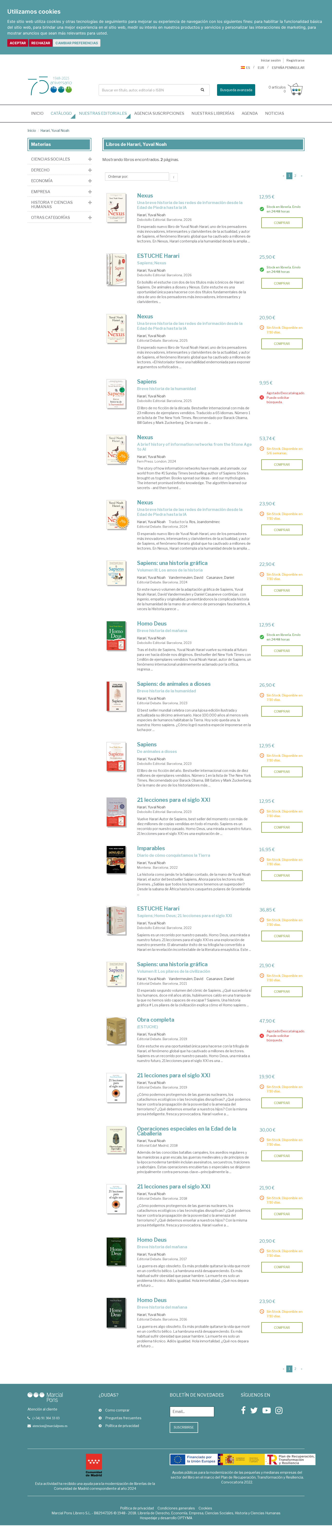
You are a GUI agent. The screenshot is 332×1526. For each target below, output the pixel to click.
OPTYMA (184, 1518)
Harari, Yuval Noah (54, 130)
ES (248, 68)
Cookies (205, 1508)
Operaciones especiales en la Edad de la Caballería (186, 1131)
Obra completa (155, 1020)
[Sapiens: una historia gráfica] (116, 573)
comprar (282, 223)
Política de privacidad (122, 1426)
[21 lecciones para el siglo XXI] (116, 812)
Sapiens (147, 381)
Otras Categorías (50, 217)
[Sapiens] (116, 393)
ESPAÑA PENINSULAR (288, 68)
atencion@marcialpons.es (50, 1426)
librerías (213, 113)
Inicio (39, 113)
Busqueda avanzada (236, 90)
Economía (42, 181)
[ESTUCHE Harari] (116, 269)
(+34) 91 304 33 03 (46, 1418)
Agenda (250, 113)
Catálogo (61, 113)
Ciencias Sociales (50, 159)
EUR (261, 68)
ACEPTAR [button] (18, 43)
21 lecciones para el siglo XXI (173, 800)
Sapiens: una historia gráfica (172, 563)
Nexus (145, 195)
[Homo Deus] (116, 635)
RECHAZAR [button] (40, 43)
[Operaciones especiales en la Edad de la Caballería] (116, 1139)
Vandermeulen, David (186, 577)
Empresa (40, 192)
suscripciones (159, 113)
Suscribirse (184, 1427)
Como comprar (117, 1410)
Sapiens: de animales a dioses (174, 684)
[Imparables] (116, 860)
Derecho (40, 170)
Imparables (151, 848)
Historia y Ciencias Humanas (52, 204)
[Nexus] (116, 207)
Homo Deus (152, 623)
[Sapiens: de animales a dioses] (116, 696)
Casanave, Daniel (220, 577)
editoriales (103, 113)
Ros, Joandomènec (204, 522)
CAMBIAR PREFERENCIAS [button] (76, 43)
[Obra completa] (116, 1030)
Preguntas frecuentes (123, 1418)
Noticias (274, 113)
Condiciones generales (176, 1508)
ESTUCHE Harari (158, 256)
